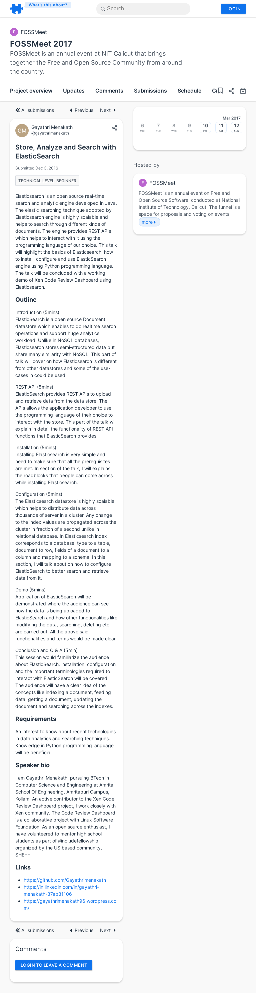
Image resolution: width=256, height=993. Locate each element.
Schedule (189, 90)
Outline (26, 299)
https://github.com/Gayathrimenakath (65, 880)
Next (105, 110)
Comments (109, 90)
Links (23, 867)
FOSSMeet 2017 (41, 44)
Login (233, 8)
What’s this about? (48, 4)
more (147, 222)
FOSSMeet (34, 32)
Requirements (35, 718)
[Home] (41, 9)
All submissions (37, 110)
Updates (74, 90)
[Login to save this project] (220, 91)
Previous (85, 110)
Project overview (31, 90)
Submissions (150, 90)
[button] (229, 92)
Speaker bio (32, 765)
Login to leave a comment (54, 965)
